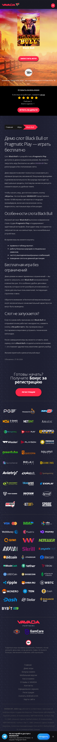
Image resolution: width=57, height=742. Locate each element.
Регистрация (28, 392)
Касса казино (28, 678)
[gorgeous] (36, 97)
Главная (9, 127)
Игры (19, 127)
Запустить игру (28, 58)
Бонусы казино (28, 672)
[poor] (23, 97)
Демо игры (28, 668)
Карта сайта (29, 699)
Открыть (43, 736)
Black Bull (30, 127)
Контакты (28, 685)
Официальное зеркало (28, 689)
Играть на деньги (28, 110)
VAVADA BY (39, 163)
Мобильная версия (28, 675)
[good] (32, 97)
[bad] (19, 97)
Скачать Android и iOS (28, 696)
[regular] (27, 97)
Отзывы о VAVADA (28, 682)
